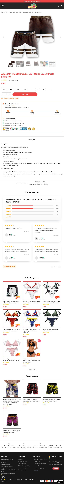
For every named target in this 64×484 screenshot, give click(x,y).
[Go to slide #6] (52, 64)
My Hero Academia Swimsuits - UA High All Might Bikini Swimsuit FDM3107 (31, 331)
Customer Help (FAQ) (39, 468)
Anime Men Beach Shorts (35, 12)
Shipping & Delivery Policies (40, 459)
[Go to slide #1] (11, 64)
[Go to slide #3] (28, 64)
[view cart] (61, 6)
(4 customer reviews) (13, 80)
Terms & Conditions (22, 461)
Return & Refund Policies (40, 463)
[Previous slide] (3, 37)
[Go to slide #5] (44, 64)
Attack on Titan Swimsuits (41, 184)
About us (20, 459)
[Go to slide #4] (36, 64)
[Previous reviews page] (51, 267)
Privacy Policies (22, 463)
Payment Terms (37, 461)
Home (3, 12)
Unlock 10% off (3, 477)
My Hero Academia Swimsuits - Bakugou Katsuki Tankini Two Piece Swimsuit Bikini (31, 360)
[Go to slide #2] (20, 64)
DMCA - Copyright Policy (24, 465)
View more (32, 369)
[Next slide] (60, 37)
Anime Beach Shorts (21, 12)
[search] (59, 6)
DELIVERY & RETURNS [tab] (7, 168)
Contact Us (36, 465)
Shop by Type (10, 12)
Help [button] (61, 482)
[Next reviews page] (59, 267)
